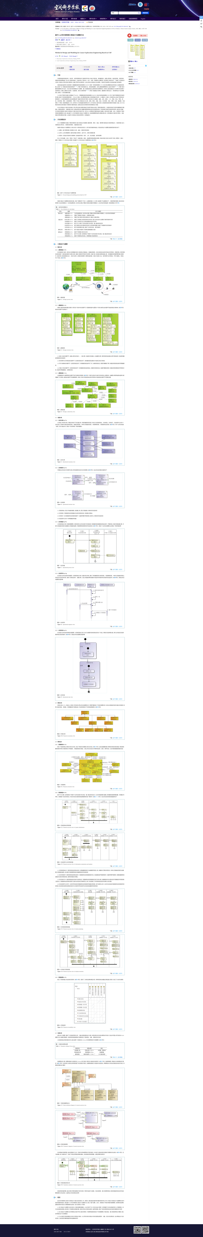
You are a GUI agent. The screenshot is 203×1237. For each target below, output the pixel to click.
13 (117, 86)
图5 (112, 424)
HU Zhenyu (64, 56)
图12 (95, 796)
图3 (120, 307)
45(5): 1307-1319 (79, 22)
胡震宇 (63, 40)
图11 (95, 746)
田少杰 (68, 40)
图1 (93, 140)
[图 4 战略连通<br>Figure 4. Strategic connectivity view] (90, 395)
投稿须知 (103, 19)
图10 (97, 707)
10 (76, 86)
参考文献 (115, 67)
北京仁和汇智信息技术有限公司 (98, 1231)
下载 (143, 35)
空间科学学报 (65, 22)
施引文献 (86, 69)
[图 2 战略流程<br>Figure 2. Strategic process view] (90, 279)
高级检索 (145, 13)
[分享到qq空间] (201, 20)
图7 (95, 526)
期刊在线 (92, 19)
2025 (72, 22)
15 (98, 796)
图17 (101, 1061)
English (143, 19)
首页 (57, 19)
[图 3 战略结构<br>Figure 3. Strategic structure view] (90, 330)
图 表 (101, 67)
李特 (56, 40)
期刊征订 (113, 19)
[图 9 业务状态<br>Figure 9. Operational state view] (90, 666)
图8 (115, 577)
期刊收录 (74, 19)
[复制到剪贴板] (130, 26)
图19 (119, 1152)
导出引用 (137, 40)
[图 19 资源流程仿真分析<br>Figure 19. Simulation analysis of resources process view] (90, 1170)
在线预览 (135, 35)
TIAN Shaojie (72, 56)
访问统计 (114, 69)
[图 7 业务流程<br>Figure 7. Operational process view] (90, 547)
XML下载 (144, 40)
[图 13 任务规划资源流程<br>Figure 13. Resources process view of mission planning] (90, 907)
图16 (77, 979)
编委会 (82, 19)
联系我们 (122, 19)
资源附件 (101, 69)
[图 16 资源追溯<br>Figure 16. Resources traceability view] (90, 1004)
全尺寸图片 (115, 197)
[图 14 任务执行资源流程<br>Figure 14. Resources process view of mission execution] (90, 952)
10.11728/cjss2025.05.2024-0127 (121, 26)
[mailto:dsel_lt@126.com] (59, 39)
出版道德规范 (133, 19)
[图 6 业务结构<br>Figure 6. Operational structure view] (90, 487)
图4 (85, 375)
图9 (68, 634)
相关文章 (72, 69)
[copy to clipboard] (78, 30)
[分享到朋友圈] (201, 26)
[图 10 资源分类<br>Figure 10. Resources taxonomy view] (90, 722)
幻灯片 (120, 197)
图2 (63, 258)
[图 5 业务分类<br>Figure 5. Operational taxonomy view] (90, 444)
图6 (90, 470)
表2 (101, 1040)
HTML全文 (87, 67)
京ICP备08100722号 (109, 1229)
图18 (59, 1063)
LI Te (56, 56)
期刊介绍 (65, 19)
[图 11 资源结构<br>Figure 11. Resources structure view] (90, 768)
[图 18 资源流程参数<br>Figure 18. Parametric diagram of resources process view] (90, 1127)
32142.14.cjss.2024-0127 (80, 38)
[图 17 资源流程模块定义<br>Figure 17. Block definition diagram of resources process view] (90, 1085)
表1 (119, 203)
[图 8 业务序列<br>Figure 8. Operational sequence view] (90, 602)
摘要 (71, 67)
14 (86, 90)
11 (115, 86)
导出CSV (115, 239)
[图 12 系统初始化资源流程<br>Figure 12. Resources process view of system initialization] (90, 812)
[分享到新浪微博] (201, 23)
